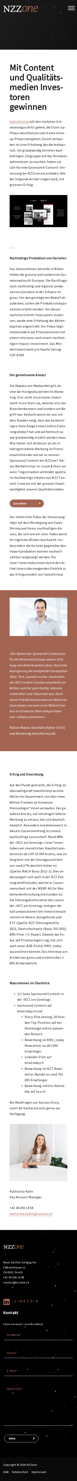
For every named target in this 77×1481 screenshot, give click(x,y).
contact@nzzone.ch (16, 1282)
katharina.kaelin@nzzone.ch (31, 1214)
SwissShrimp (19, 121)
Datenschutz (20, 1472)
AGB (6, 1472)
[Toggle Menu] (71, 8)
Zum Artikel (19, 503)
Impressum (39, 1472)
